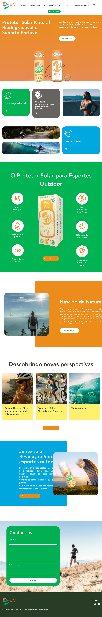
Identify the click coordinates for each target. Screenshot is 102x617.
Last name (12, 548)
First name (12, 539)
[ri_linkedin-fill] (98, 603)
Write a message (14, 565)
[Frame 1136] (95, 603)
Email (11, 556)
